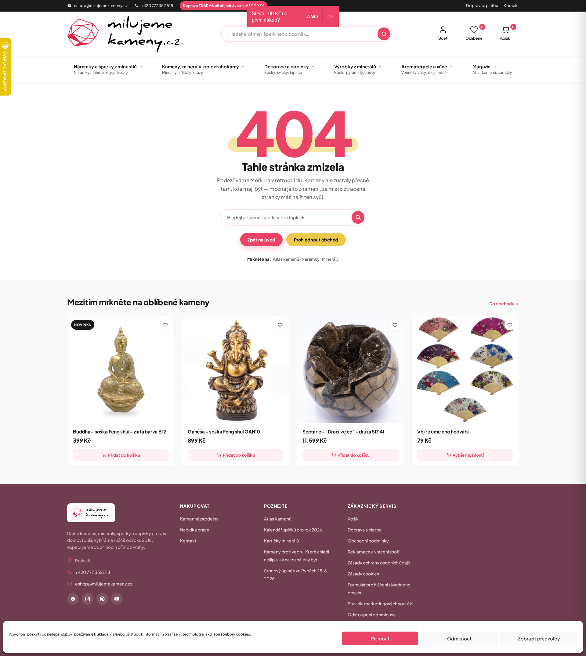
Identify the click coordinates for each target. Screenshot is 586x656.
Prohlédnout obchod (316, 239)
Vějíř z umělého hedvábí (443, 431)
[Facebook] (73, 599)
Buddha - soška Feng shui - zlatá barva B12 (119, 431)
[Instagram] (87, 599)
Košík (507, 33)
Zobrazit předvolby (539, 638)
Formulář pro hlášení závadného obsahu (379, 588)
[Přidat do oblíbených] (165, 325)
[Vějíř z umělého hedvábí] (465, 369)
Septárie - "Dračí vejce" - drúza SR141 (343, 431)
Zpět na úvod (261, 239)
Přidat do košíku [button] (124, 455)
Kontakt (511, 5)
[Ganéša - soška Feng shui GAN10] (235, 369)
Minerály (330, 259)
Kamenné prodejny (199, 518)
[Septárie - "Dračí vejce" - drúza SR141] (350, 369)
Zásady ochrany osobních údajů (379, 562)
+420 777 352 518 (157, 5)
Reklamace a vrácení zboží (374, 551)
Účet (442, 38)
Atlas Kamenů (277, 518)
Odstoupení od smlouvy (372, 614)
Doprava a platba (482, 5)
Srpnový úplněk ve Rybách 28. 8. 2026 (296, 574)
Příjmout (380, 638)
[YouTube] (117, 599)
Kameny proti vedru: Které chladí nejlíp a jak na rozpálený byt (296, 555)
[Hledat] (384, 33)
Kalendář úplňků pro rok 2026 (293, 529)
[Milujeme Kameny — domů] (125, 34)
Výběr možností (468, 455)
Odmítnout (459, 638)
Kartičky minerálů (281, 540)
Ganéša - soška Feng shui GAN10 (224, 431)
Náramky (311, 259)
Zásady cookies (363, 573)
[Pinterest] (102, 599)
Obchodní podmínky (368, 540)
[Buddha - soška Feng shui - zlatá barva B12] (120, 369)
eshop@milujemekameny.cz (101, 5)
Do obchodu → (504, 303)
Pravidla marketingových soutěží (380, 603)
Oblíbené (474, 33)
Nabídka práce (194, 529)
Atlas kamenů (286, 259)
